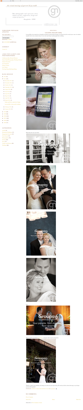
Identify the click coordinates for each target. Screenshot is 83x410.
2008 (5, 116)
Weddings (4, 145)
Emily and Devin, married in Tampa (12, 102)
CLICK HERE (7, 42)
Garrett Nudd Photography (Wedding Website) (12, 60)
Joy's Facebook (5, 63)
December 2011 (8, 80)
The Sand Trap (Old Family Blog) (9, 69)
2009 (5, 114)
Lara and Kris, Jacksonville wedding (12, 104)
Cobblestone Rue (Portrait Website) (10, 58)
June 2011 (7, 93)
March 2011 (8, 100)
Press (3, 141)
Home (53, 399)
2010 (5, 111)
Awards (3, 130)
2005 (5, 122)
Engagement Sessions (7, 134)
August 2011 (8, 89)
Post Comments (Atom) (37, 402)
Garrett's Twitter (5, 65)
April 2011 (7, 98)
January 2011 (8, 109)
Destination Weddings (7, 132)
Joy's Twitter (5, 67)
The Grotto (40, 337)
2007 (5, 118)
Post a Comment (29, 397)
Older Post (78, 399)
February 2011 (8, 107)
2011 (5, 78)
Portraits (4, 139)
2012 (5, 76)
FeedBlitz (9, 39)
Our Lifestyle (5, 136)
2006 (5, 120)
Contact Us (4, 49)
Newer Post (28, 399)
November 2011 (8, 83)
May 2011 (7, 96)
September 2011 (8, 87)
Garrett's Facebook (6, 61)
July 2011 (7, 91)
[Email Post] (56, 388)
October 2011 (8, 85)
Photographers (5, 137)
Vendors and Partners (6, 143)
